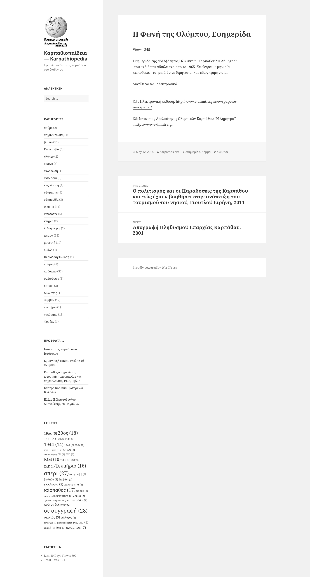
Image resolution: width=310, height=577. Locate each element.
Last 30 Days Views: (58, 556)
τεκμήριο (50, 307)
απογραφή (77, 474)
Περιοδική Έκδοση (56, 257)
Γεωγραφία (51, 149)
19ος (50, 433)
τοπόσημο (50, 314)
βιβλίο (48, 142)
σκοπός (52, 517)
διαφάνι (65, 479)
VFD (65, 460)
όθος (60, 527)
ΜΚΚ (75, 460)
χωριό (49, 527)
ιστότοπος (51, 214)
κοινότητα (64, 495)
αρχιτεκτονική (54, 135)
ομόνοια (49, 500)
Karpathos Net (169, 152)
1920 (60, 439)
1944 (54, 444)
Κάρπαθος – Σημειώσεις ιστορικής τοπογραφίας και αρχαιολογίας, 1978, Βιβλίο (62, 376)
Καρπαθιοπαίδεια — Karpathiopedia (65, 56)
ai (63, 450)
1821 (50, 439)
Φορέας (49, 322)
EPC (70, 454)
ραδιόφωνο (51, 279)
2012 (47, 450)
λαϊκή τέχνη (52, 228)
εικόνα (48, 164)
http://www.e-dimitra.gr (154, 124)
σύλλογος (68, 517)
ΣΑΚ (49, 466)
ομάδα (48, 250)
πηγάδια (80, 500)
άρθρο (48, 128)
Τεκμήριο (70, 466)
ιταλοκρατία (73, 484)
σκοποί (48, 286)
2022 (55, 450)
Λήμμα (48, 235)
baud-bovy (50, 454)
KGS (52, 459)
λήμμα (79, 495)
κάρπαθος (60, 490)
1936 (69, 439)
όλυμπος (76, 527)
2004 (79, 445)
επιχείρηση (51, 185)
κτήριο (48, 221)
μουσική (49, 243)
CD (61, 454)
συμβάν (49, 300)
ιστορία (49, 207)
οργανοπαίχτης (63, 500)
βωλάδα (51, 479)
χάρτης (80, 522)
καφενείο (50, 496)
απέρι (56, 473)
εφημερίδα (51, 200)
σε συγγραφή (66, 510)
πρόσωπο (50, 271)
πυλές (65, 504)
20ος (68, 433)
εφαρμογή (51, 192)
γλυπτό (49, 156)
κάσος (82, 491)
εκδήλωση (51, 171)
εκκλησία (50, 178)
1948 (69, 445)
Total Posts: (52, 560)
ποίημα (51, 504)
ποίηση (49, 264)
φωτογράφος (64, 523)
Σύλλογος (50, 293)
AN (71, 450)
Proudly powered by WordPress (155, 268)
